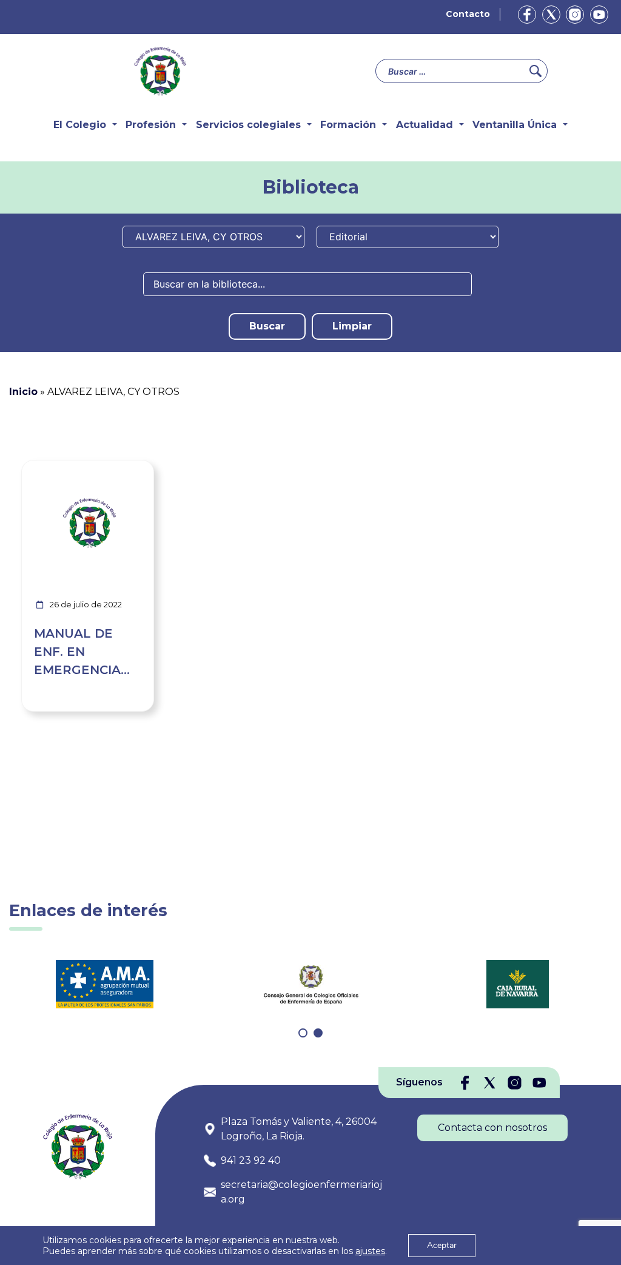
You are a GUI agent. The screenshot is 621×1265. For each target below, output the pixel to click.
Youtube (599, 14)
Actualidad (424, 124)
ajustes (370, 1251)
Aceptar (442, 1245)
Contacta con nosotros (492, 1127)
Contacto (468, 13)
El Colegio (79, 124)
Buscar (267, 326)
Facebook (527, 14)
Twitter (551, 14)
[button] (302, 1032)
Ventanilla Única (514, 124)
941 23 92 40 (251, 1160)
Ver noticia (125, 467)
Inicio (23, 391)
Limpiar (352, 326)
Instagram (575, 14)
